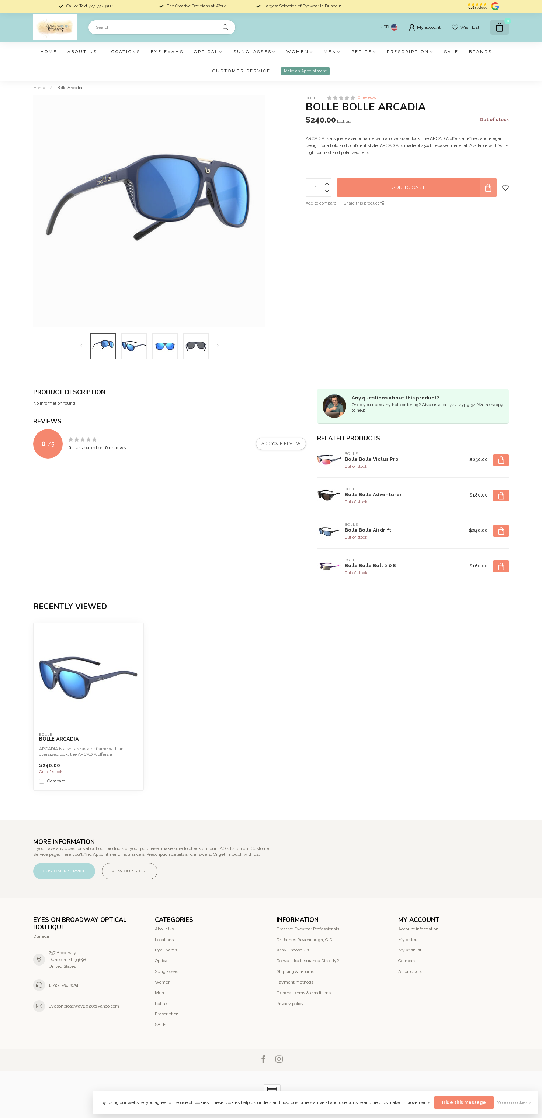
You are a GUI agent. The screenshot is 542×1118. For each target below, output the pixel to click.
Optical (206, 51)
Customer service (241, 71)
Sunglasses (252, 51)
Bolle (312, 98)
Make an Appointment (305, 71)
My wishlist (409, 950)
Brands (480, 51)
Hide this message (464, 1102)
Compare (56, 781)
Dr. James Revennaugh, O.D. (305, 939)
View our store (129, 871)
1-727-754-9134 (63, 985)
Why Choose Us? (294, 950)
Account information (418, 929)
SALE (451, 51)
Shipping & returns (295, 971)
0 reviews (367, 97)
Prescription (408, 51)
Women (297, 51)
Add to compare (321, 203)
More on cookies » (514, 1102)
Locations (124, 51)
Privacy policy (290, 1003)
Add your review (280, 443)
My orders (408, 939)
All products (410, 971)
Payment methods (295, 982)
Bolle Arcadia (69, 87)
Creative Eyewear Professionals (308, 929)
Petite (361, 51)
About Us (82, 51)
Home (49, 51)
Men (330, 51)
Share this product (362, 203)
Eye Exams (167, 51)
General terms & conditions (304, 992)
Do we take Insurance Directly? (308, 960)
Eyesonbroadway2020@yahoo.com (84, 1006)
